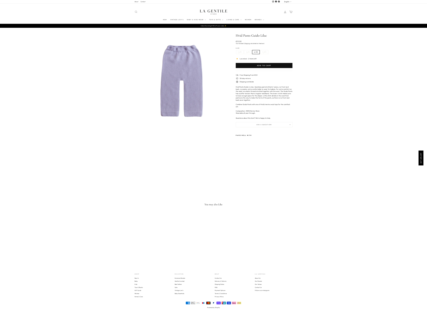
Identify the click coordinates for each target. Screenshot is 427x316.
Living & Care (233, 19)
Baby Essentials (179, 293)
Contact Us (218, 278)
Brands (258, 19)
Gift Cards (138, 290)
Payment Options (220, 290)
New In (137, 278)
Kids (136, 284)
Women (248, 19)
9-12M (264, 52)
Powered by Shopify (213, 307)
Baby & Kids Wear (195, 19)
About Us (258, 278)
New (165, 19)
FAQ (216, 287)
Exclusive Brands (180, 278)
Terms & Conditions (221, 293)
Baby (136, 281)
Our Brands (258, 281)
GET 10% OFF (421, 158)
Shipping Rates (219, 284)
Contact (143, 1)
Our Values (258, 284)
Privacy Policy (219, 296)
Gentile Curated (179, 281)
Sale (176, 287)
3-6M (248, 52)
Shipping (247, 43)
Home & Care (139, 296)
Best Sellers (178, 284)
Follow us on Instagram (262, 290)
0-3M (240, 52)
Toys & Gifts (215, 19)
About (136, 1)
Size (238, 48)
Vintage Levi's (177, 19)
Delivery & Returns (220, 281)
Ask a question (264, 124)
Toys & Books (139, 287)
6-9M (256, 52)
